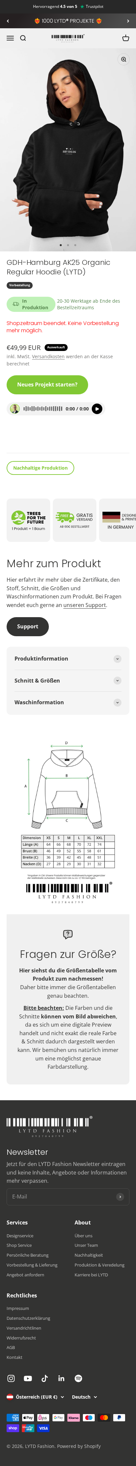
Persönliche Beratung (28, 1255)
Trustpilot (94, 6)
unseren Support (84, 605)
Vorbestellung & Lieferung (32, 1265)
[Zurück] (8, 21)
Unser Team (86, 1245)
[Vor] (128, 21)
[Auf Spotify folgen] (78, 1378)
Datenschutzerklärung (28, 1318)
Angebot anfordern (25, 1275)
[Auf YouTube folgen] (27, 1378)
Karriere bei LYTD (91, 1275)
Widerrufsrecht (21, 1338)
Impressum (18, 1308)
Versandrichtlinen (24, 1328)
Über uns (83, 1236)
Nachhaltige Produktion (40, 468)
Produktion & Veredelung (99, 1265)
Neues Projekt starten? (47, 384)
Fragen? (21, 439)
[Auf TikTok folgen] (44, 1378)
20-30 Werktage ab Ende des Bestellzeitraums (88, 304)
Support (27, 626)
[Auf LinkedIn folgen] (61, 1378)
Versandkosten (48, 356)
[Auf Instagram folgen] (11, 1378)
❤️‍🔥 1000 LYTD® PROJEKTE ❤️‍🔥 (68, 21)
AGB (11, 1347)
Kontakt (14, 1357)
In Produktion (35, 304)
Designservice (20, 1236)
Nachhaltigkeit (89, 1255)
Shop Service (19, 1245)
